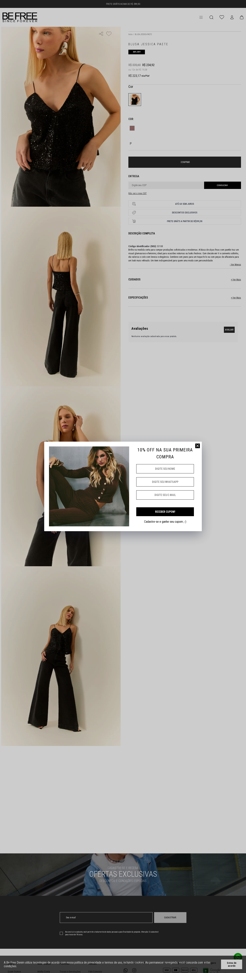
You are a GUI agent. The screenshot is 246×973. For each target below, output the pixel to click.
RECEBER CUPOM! (165, 511)
